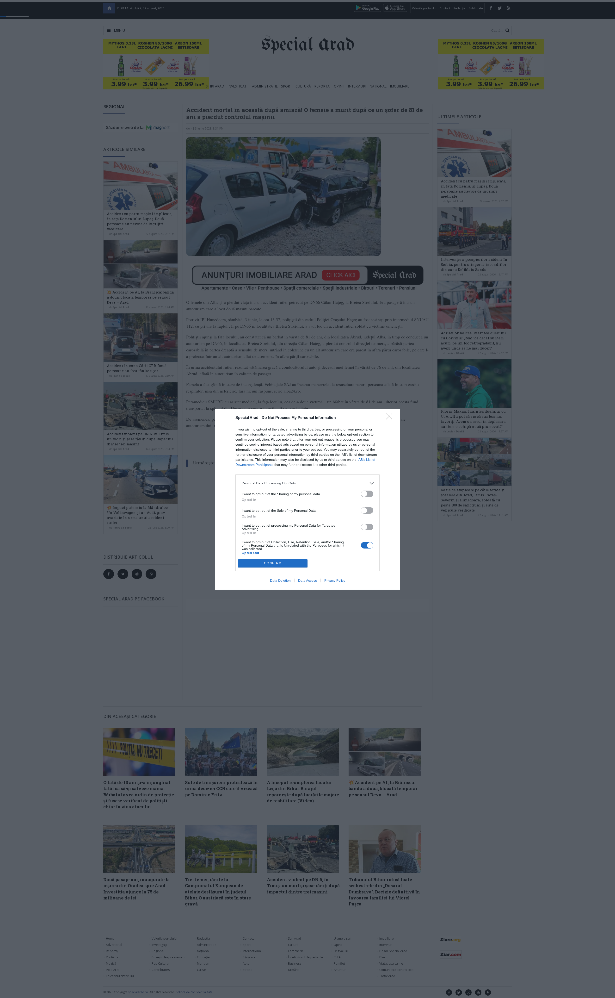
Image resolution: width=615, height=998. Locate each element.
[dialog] (307, 499)
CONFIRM (273, 563)
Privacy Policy (334, 580)
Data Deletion (280, 580)
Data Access (307, 580)
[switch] (367, 494)
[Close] (390, 418)
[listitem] (307, 483)
